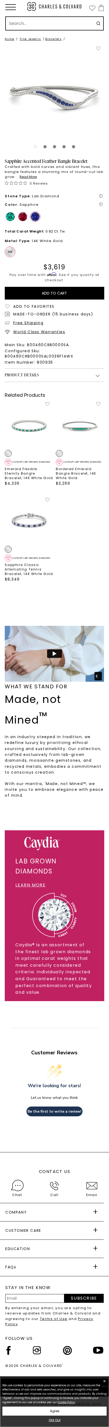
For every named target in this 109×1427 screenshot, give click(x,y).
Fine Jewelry (30, 39)
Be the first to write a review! (54, 1111)
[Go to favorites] (92, 8)
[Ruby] (22, 216)
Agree (54, 1411)
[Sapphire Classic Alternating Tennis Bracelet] (29, 521)
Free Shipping (28, 322)
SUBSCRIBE (84, 1298)
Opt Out (55, 1420)
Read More (28, 177)
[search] (98, 23)
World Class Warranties (39, 332)
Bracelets (53, 39)
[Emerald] (10, 216)
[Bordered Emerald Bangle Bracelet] (80, 425)
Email (91, 1195)
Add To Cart (54, 293)
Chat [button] (17, 1195)
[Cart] (100, 8)
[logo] (54, 6)
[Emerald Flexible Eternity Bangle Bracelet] (29, 425)
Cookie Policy (66, 1402)
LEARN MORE (30, 885)
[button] (10, 7)
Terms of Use (53, 1319)
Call (54, 1195)
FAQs (10, 1267)
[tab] (35, 146)
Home (9, 39)
